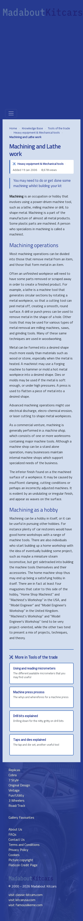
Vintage (14, 790)
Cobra (13, 774)
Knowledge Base (32, 128)
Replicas (14, 769)
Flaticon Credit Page (23, 864)
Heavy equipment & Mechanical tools (37, 132)
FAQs (12, 834)
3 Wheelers (16, 800)
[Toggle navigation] (11, 113)
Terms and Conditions (24, 844)
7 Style (14, 780)
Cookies (14, 854)
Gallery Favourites (21, 817)
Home (13, 128)
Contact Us (17, 839)
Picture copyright (21, 859)
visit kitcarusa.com (22, 899)
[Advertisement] (41, 64)
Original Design (19, 785)
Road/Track (17, 805)
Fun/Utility (16, 795)
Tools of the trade (59, 128)
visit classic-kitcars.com (26, 894)
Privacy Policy (18, 849)
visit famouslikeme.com (26, 904)
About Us (15, 829)
